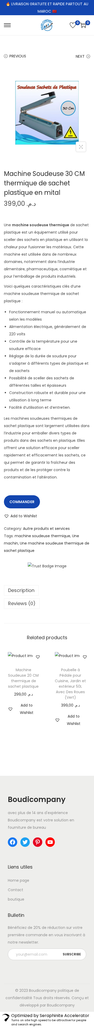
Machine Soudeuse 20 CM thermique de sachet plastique (23, 678)
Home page (18, 880)
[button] (20, 516)
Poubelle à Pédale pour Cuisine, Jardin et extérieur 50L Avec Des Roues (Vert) (70, 683)
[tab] (47, 590)
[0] (73, 25)
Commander (21, 501)
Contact (15, 889)
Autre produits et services (46, 528)
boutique (16, 899)
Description (21, 590)
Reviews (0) (22, 603)
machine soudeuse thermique (42, 536)
